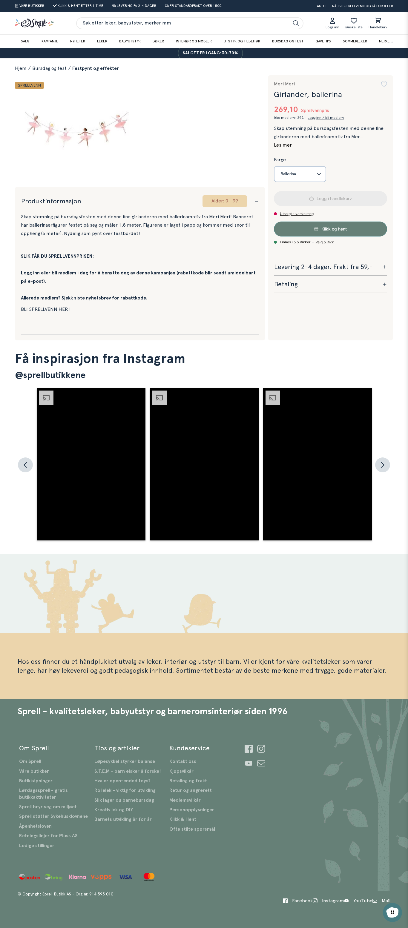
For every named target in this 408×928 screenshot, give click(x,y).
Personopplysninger (191, 809)
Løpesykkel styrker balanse (124, 761)
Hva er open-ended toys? (122, 780)
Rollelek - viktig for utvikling (125, 790)
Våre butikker (34, 771)
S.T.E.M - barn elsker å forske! (127, 771)
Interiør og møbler (194, 41)
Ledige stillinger (36, 845)
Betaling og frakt (188, 780)
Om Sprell (30, 761)
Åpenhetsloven (35, 826)
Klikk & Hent (182, 819)
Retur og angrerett (190, 790)
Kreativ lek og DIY (113, 809)
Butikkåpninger (36, 780)
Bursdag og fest (287, 41)
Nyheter (77, 41)
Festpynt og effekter (95, 68)
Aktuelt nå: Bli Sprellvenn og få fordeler (355, 6)
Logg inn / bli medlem (326, 117)
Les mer (283, 145)
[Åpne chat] (392, 912)
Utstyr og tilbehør (242, 41)
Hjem (21, 68)
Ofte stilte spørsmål (192, 829)
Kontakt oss (182, 761)
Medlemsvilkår (185, 800)
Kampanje (50, 41)
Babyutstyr (130, 41)
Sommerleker (355, 41)
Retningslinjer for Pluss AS (48, 835)
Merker (385, 41)
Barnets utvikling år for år (123, 819)
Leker (102, 41)
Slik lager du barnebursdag (124, 800)
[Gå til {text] (249, 750)
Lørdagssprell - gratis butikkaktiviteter (43, 793)
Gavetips (323, 41)
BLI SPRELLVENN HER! (45, 309)
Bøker (158, 41)
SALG (25, 41)
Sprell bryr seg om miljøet (48, 806)
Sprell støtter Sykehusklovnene (53, 816)
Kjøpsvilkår (181, 771)
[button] (384, 84)
